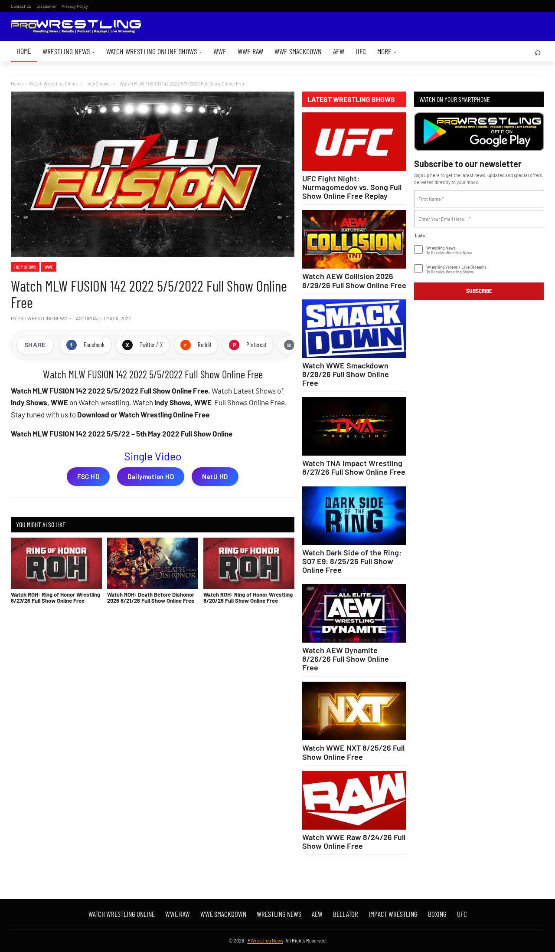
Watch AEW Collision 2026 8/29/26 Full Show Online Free (354, 280)
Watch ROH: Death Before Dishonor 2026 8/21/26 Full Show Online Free (150, 597)
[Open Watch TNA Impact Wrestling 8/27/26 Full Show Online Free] (354, 426)
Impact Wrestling (393, 913)
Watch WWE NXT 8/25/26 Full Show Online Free (353, 752)
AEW (338, 51)
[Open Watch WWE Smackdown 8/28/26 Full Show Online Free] (354, 328)
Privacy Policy (75, 6)
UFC (361, 51)
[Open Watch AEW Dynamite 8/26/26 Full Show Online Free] (354, 613)
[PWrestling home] (76, 26)
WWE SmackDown (298, 51)
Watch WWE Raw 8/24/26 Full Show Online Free (353, 841)
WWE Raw (250, 51)
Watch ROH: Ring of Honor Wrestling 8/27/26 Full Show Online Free (55, 597)
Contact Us (21, 6)
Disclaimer (46, 6)
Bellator (345, 913)
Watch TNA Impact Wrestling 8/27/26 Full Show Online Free (353, 467)
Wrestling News (68, 51)
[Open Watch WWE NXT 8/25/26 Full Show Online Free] (354, 711)
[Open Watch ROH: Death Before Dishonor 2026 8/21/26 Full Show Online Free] (152, 563)
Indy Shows (25, 267)
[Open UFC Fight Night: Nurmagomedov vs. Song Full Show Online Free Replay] (354, 141)
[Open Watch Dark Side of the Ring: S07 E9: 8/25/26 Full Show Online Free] (354, 515)
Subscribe (479, 291)
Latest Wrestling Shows (351, 99)
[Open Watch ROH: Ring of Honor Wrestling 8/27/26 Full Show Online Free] (56, 563)
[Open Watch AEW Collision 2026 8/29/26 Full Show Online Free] (354, 239)
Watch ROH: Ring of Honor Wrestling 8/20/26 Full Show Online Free (248, 597)
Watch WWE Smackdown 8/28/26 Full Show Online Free (345, 374)
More (387, 51)
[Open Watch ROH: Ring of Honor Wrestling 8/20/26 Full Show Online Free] (248, 563)
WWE (219, 51)
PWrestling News (265, 940)
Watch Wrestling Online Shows (154, 51)
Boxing (437, 913)
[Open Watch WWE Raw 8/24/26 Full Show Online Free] (354, 800)
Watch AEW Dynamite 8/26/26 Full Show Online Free (345, 658)
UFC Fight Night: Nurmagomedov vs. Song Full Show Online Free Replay (352, 187)
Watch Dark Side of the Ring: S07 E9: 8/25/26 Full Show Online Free (352, 561)
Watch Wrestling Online (53, 83)
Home (23, 51)
